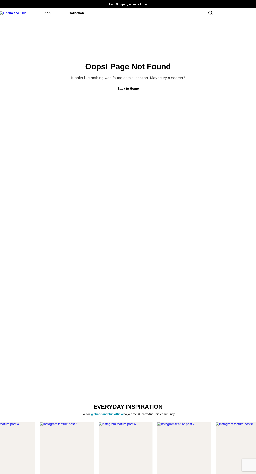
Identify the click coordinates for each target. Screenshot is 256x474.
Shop (46, 13)
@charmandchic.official (107, 414)
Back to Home (128, 88)
